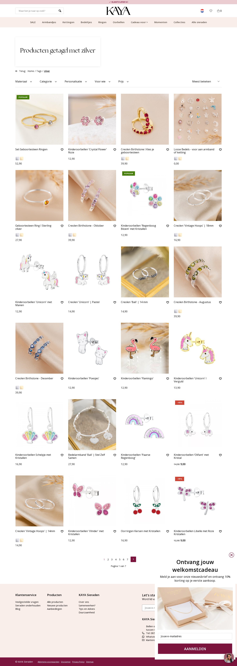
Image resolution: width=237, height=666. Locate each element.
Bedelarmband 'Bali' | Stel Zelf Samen (86, 456)
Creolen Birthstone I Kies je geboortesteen (137, 151)
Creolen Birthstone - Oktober (86, 225)
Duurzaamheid (87, 612)
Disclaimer (66, 662)
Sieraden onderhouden (27, 605)
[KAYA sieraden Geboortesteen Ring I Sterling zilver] (39, 195)
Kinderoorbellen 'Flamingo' (137, 378)
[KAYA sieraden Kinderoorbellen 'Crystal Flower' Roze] (92, 119)
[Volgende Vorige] (133, 558)
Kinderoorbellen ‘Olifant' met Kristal (191, 456)
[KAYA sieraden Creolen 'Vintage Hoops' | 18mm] (198, 195)
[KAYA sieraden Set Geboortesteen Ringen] (39, 119)
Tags (39, 71)
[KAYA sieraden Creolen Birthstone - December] (39, 348)
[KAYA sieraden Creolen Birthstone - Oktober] (92, 195)
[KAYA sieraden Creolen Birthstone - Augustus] (198, 271)
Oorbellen (118, 22)
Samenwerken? (87, 605)
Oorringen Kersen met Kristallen (140, 531)
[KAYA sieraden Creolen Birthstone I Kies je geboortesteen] (145, 119)
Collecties (179, 22)
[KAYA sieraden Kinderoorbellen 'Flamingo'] (145, 348)
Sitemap (90, 662)
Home (31, 71)
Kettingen (68, 22)
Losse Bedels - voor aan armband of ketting (194, 151)
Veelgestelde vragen (27, 601)
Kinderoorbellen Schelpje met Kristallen (33, 456)
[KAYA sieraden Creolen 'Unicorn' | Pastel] (92, 271)
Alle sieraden (199, 22)
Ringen (102, 22)
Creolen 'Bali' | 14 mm (134, 302)
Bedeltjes (86, 22)
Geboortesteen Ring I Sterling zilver (33, 227)
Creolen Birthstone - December (34, 378)
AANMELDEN (195, 648)
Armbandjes (49, 22)
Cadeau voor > (139, 22)
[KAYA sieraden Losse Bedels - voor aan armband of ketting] (198, 119)
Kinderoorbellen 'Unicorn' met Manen (33, 304)
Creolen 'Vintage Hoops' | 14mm (35, 531)
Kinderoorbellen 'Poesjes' (83, 378)
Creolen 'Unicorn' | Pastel (83, 302)
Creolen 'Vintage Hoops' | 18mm (193, 225)
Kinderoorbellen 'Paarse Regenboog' (135, 456)
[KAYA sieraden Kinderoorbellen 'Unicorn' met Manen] (39, 271)
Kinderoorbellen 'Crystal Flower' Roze (87, 151)
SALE (33, 22)
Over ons (84, 601)
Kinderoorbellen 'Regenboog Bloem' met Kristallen (138, 227)
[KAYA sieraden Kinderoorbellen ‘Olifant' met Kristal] (198, 424)
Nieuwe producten (57, 605)
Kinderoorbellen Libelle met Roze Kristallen (194, 533)
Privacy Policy (78, 662)
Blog (17, 608)
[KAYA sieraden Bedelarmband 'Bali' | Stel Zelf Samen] (92, 424)
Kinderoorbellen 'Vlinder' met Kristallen (86, 533)
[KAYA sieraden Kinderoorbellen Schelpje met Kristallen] (39, 424)
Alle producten (55, 601)
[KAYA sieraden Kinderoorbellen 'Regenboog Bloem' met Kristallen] (145, 195)
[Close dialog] (231, 555)
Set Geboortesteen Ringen (31, 149)
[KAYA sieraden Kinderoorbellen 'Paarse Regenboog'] (145, 424)
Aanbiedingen (54, 608)
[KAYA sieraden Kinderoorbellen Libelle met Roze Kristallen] (198, 500)
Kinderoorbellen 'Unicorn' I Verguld (190, 380)
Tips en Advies (87, 608)
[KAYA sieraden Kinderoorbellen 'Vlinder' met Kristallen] (92, 500)
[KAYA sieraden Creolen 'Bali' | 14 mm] (145, 271)
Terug (22, 71)
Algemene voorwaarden (48, 662)
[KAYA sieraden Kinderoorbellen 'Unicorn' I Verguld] (198, 348)
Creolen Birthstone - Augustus (192, 302)
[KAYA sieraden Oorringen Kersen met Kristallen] (145, 500)
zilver (47, 71)
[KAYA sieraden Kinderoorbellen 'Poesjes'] (92, 348)
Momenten (160, 22)
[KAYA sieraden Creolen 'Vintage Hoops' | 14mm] (39, 500)
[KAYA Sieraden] (118, 10)
